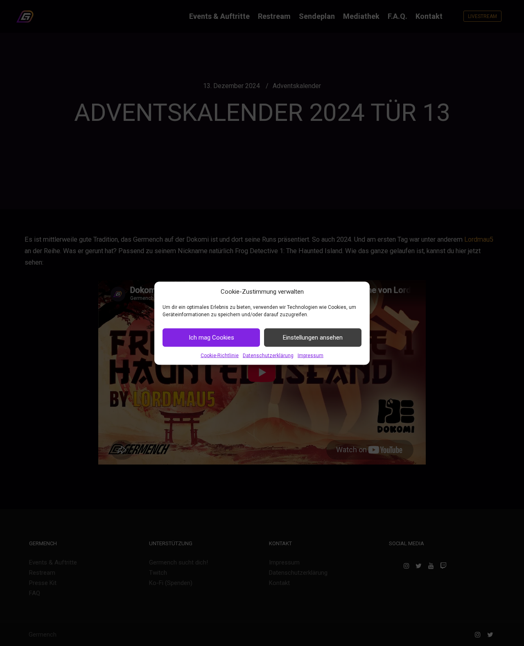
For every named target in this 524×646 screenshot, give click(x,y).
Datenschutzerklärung (268, 355)
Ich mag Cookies (211, 337)
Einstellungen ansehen (313, 337)
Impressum (310, 355)
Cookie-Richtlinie (220, 355)
